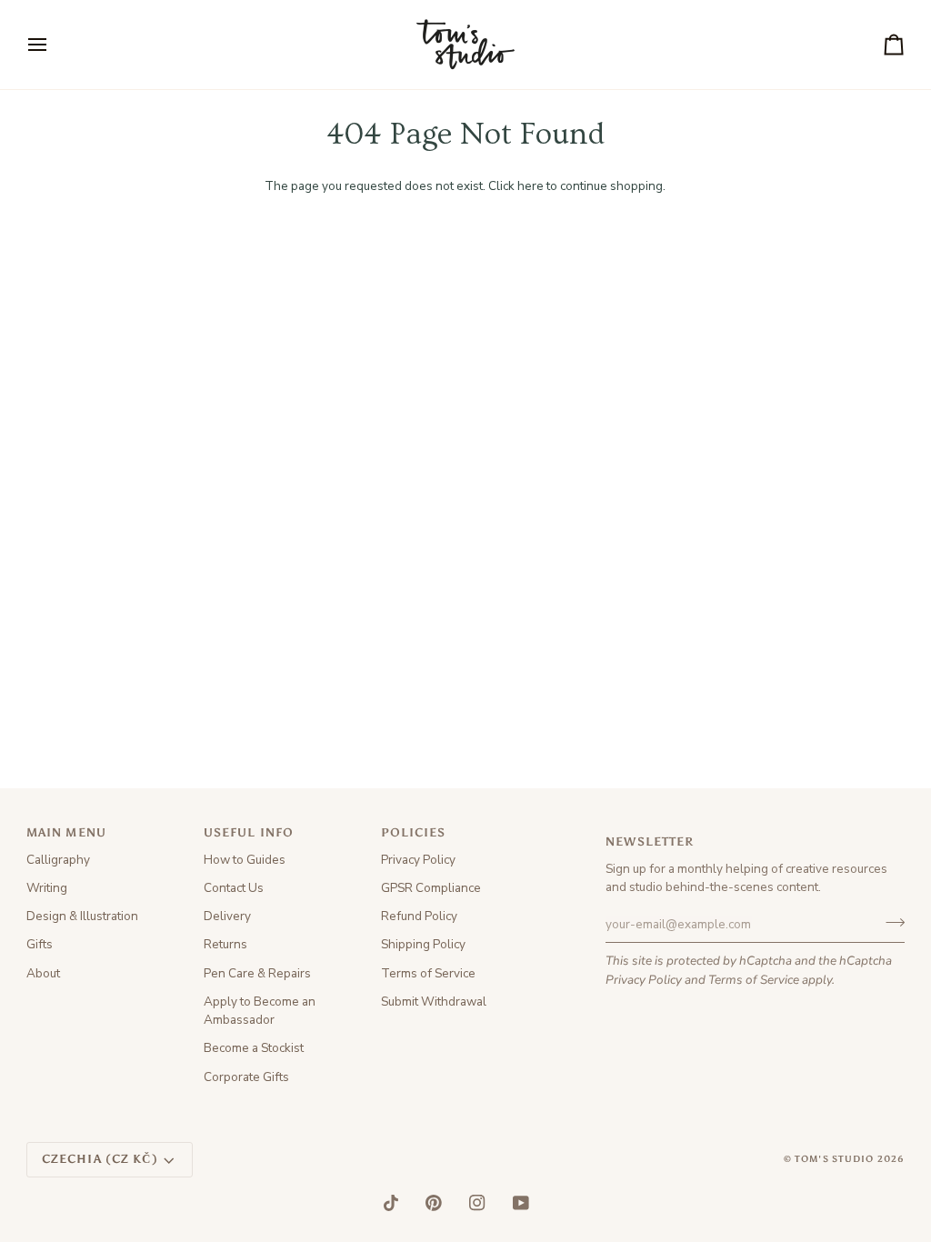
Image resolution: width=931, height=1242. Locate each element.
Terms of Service (753, 979)
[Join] (890, 922)
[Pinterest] (433, 1203)
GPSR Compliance (431, 887)
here (530, 186)
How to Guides (244, 859)
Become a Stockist (254, 1048)
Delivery (227, 916)
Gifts (39, 944)
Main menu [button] (66, 832)
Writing (46, 887)
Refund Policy (419, 916)
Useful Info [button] (249, 832)
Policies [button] (413, 832)
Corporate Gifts (246, 1077)
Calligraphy (58, 859)
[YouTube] (521, 1203)
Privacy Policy (644, 979)
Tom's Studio (835, 1159)
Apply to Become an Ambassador (259, 1010)
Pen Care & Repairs (257, 973)
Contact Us (234, 887)
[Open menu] (53, 44)
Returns (225, 944)
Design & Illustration (82, 916)
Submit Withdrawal (433, 1001)
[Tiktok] (391, 1203)
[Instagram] (477, 1203)
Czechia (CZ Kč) (100, 1159)
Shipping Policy (423, 944)
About (43, 973)
